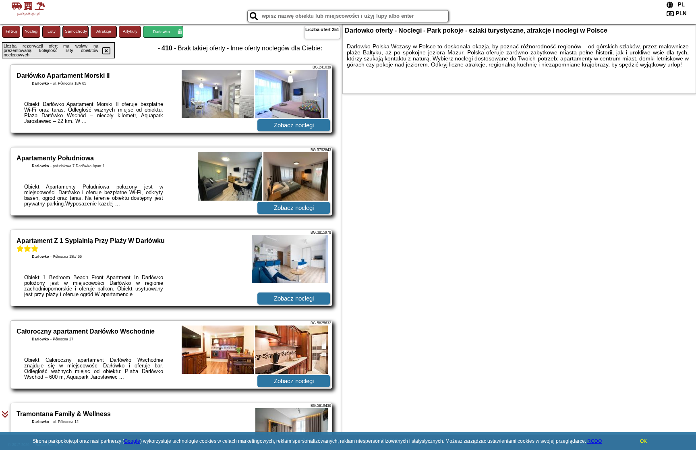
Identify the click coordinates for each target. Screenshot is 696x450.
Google (132, 441)
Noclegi (31, 31)
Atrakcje (103, 31)
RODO (594, 441)
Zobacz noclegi (294, 125)
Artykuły (130, 31)
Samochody (76, 31)
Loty (52, 31)
